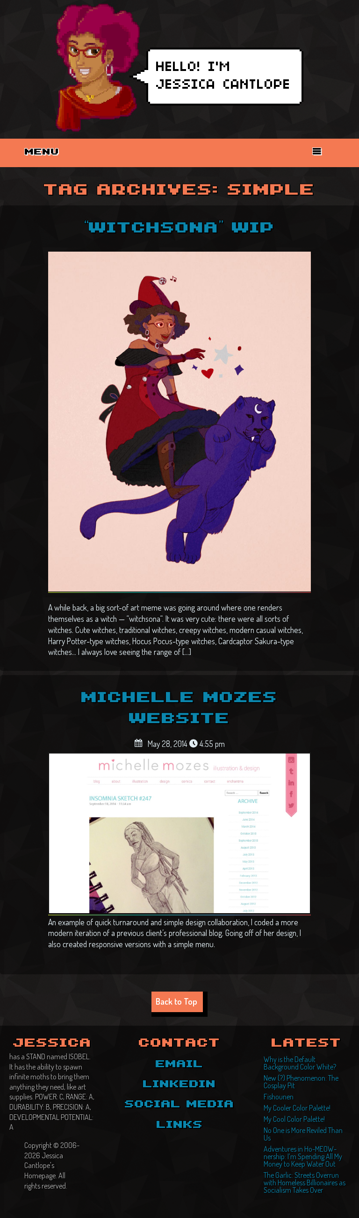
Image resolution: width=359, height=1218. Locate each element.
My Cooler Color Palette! (297, 1107)
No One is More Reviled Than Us (303, 1134)
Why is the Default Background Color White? (300, 1063)
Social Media (179, 1104)
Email (179, 1064)
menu (42, 152)
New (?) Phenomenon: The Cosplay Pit (301, 1081)
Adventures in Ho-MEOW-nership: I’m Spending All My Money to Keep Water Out (303, 1156)
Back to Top (176, 1001)
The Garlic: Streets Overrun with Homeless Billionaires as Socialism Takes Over (304, 1182)
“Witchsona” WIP (179, 228)
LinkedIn (179, 1084)
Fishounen (279, 1096)
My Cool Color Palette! (294, 1119)
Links (180, 1125)
